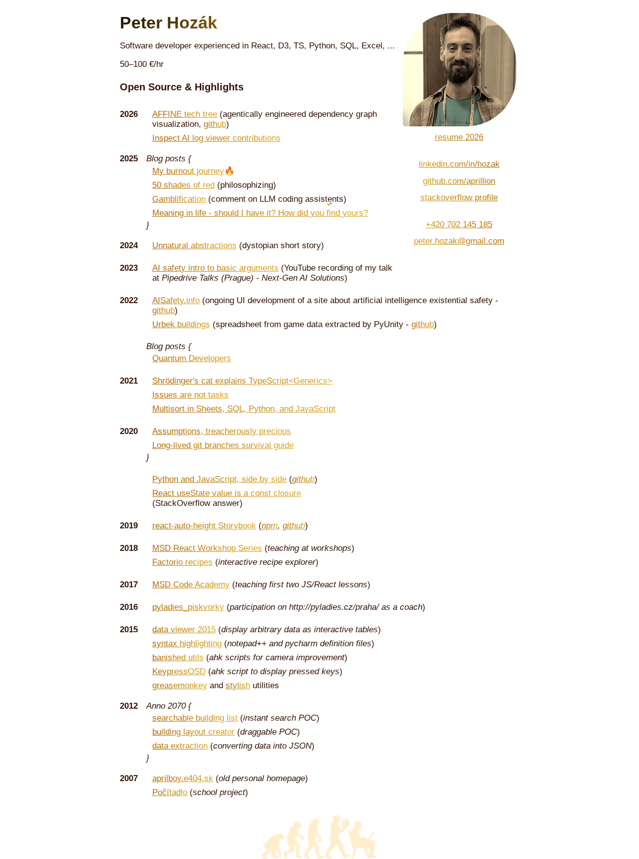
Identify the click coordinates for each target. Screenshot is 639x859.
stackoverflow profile (459, 197)
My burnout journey (188, 171)
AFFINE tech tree (184, 114)
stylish (238, 685)
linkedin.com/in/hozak (459, 164)
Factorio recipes (182, 562)
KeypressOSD (179, 671)
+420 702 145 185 (459, 224)
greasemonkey (179, 685)
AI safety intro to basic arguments (215, 268)
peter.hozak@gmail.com (459, 241)
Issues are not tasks (190, 395)
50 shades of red (183, 185)
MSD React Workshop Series (207, 548)
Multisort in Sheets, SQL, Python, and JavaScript (243, 409)
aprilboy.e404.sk (182, 778)
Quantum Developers (191, 358)
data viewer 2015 (184, 629)
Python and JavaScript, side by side (219, 479)
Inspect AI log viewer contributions (216, 138)
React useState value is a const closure (226, 493)
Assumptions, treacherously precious (221, 431)
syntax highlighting (187, 643)
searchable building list (195, 718)
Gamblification (179, 199)
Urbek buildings (181, 324)
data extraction (180, 746)
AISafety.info (176, 300)
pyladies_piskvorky (188, 607)
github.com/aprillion (459, 181)
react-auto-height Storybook (204, 525)
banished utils (178, 657)
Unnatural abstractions (194, 245)
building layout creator (193, 732)
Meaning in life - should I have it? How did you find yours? (260, 213)
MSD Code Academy (191, 584)
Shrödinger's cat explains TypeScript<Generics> (242, 381)
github (215, 124)
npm (270, 525)
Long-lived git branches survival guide (223, 445)
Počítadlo (169, 792)
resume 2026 (459, 137)
